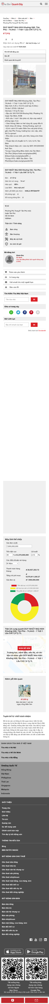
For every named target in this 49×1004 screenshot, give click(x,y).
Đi (34, 299)
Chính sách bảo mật (10, 830)
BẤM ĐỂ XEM (24, 648)
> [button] (41, 80)
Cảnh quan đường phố (13, 60)
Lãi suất (34, 551)
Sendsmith (42, 330)
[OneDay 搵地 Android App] (35, 951)
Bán (7, 904)
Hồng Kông (6, 770)
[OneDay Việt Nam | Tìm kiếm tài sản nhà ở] (12, 4)
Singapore (5, 785)
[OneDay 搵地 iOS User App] (13, 951)
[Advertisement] (24, 358)
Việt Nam (5, 774)
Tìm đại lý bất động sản (12, 834)
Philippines (6, 777)
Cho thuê (10, 862)
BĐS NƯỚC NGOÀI (10, 850)
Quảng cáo (6, 823)
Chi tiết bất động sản (12, 52)
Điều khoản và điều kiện (38, 992)
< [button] (8, 80)
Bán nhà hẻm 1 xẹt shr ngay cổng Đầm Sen (24, 703)
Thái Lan (5, 781)
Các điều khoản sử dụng (16, 560)
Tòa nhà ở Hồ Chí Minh (11, 752)
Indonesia (5, 793)
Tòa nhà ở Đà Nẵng (9, 757)
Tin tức (5, 819)
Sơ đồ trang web (9, 827)
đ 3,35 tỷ (24, 699)
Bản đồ (7, 56)
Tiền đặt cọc (11, 551)
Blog (4, 846)
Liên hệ (5, 815)
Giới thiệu (6, 812)
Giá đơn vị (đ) (11, 543)
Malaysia (5, 789)
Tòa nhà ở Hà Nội (8, 747)
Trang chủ (6, 808)
